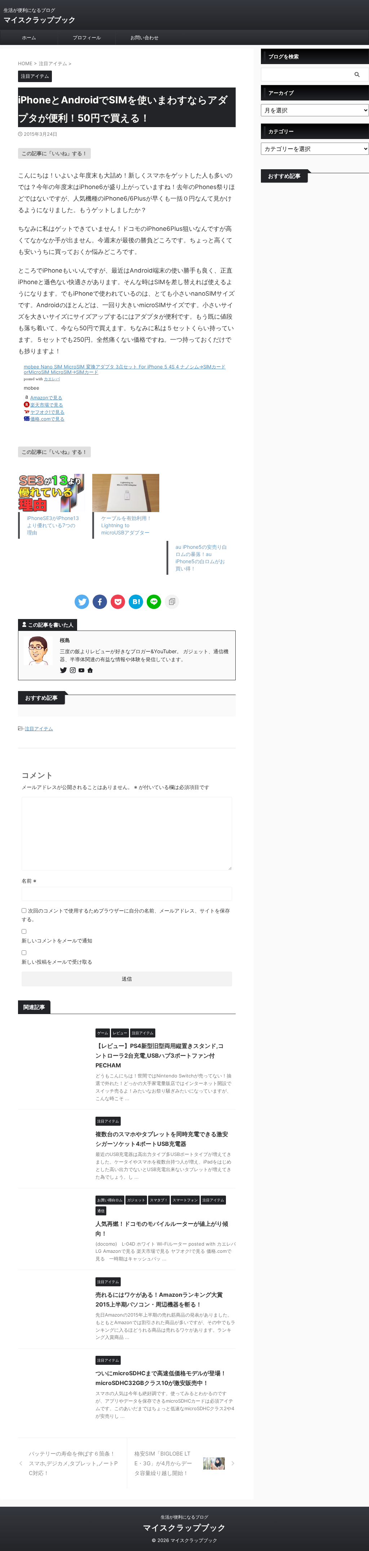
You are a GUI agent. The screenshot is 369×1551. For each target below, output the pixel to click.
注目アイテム (39, 728)
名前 (29, 881)
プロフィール (87, 37)
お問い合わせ (144, 37)
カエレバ (52, 379)
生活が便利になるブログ (184, 1517)
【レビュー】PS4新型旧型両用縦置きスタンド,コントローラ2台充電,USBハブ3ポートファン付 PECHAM (159, 1055)
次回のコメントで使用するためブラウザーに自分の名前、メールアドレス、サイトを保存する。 (126, 914)
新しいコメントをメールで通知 (57, 940)
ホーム (29, 37)
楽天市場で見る (46, 405)
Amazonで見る (46, 397)
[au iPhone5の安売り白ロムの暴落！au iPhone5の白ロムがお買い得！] (200, 507)
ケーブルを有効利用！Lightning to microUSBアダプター (126, 525)
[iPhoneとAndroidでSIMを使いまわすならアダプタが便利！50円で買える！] (136, 602)
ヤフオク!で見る (47, 412)
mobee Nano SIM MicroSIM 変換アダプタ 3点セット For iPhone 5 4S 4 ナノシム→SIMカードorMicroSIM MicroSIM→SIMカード (125, 369)
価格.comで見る (47, 419)
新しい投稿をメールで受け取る (57, 962)
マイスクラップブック (40, 19)
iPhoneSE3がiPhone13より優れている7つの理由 (53, 525)
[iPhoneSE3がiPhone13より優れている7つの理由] (51, 493)
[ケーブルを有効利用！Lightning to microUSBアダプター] (125, 493)
